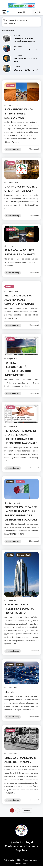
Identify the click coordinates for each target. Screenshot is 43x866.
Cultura (17, 67)
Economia (18, 46)
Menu (20, 12)
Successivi (27, 810)
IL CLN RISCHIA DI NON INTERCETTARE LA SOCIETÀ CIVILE (19, 113)
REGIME (9, 692)
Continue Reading (12, 149)
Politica (17, 35)
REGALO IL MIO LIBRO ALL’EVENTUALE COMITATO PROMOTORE (19, 300)
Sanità (20, 665)
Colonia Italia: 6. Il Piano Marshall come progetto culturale (23, 41)
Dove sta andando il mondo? (25, 50)
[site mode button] (35, 12)
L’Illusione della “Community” (26, 70)
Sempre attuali (23, 555)
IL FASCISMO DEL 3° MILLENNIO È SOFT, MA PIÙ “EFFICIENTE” (19, 609)
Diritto (10, 482)
